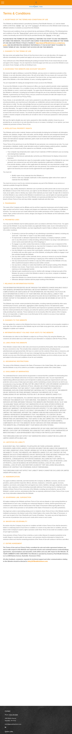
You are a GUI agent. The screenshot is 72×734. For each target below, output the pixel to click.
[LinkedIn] (5, 728)
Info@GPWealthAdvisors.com (38, 561)
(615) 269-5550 (13, 714)
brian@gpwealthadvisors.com (13, 724)
